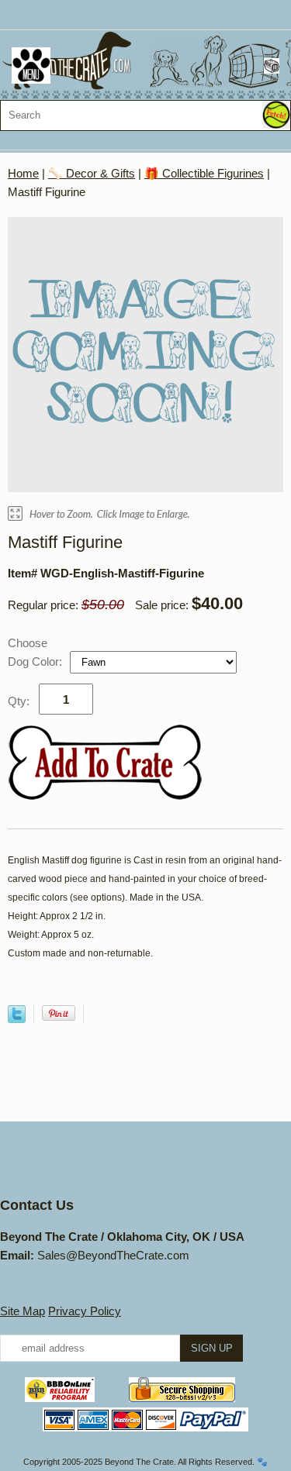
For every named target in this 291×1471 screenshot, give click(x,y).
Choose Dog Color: (36, 652)
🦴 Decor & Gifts (91, 173)
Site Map (22, 1311)
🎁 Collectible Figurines (204, 173)
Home (23, 173)
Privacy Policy (84, 1311)
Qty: (18, 701)
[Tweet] (17, 1018)
